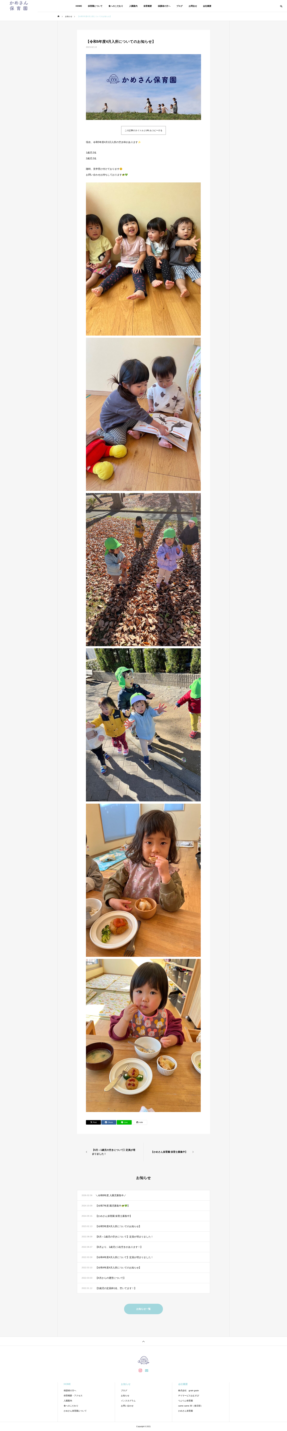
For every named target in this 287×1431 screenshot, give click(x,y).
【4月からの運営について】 (111, 1278)
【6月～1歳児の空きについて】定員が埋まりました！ (124, 1236)
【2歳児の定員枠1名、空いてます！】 (116, 1288)
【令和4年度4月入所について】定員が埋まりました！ (124, 1257)
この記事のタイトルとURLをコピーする (143, 130)
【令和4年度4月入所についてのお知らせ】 (118, 1267)
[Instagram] (140, 1370)
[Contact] (146, 1370)
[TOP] (143, 1341)
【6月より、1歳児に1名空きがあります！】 (119, 1247)
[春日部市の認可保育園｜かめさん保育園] (19, 6)
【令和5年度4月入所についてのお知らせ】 (118, 1226)
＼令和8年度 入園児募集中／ (111, 1195)
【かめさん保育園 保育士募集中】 (114, 1216)
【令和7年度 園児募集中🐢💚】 (113, 1205)
